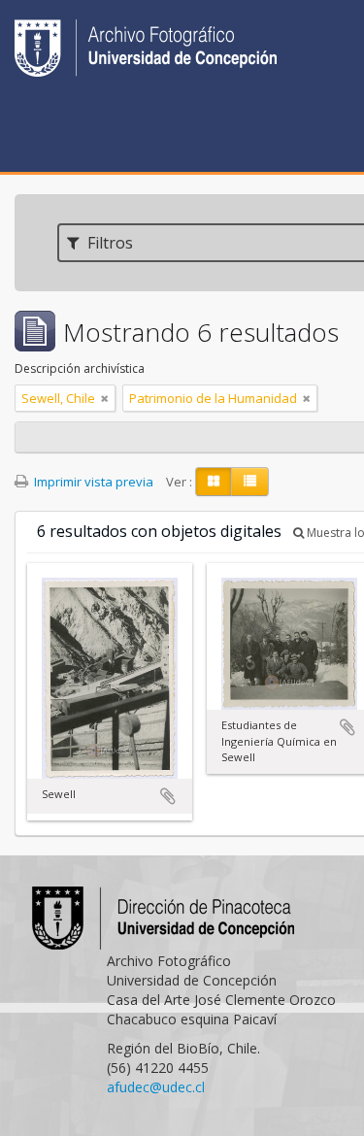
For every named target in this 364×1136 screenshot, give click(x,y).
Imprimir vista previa (92, 481)
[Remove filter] (105, 398)
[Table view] (250, 481)
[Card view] (213, 481)
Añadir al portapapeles (168, 796)
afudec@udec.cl (156, 1087)
